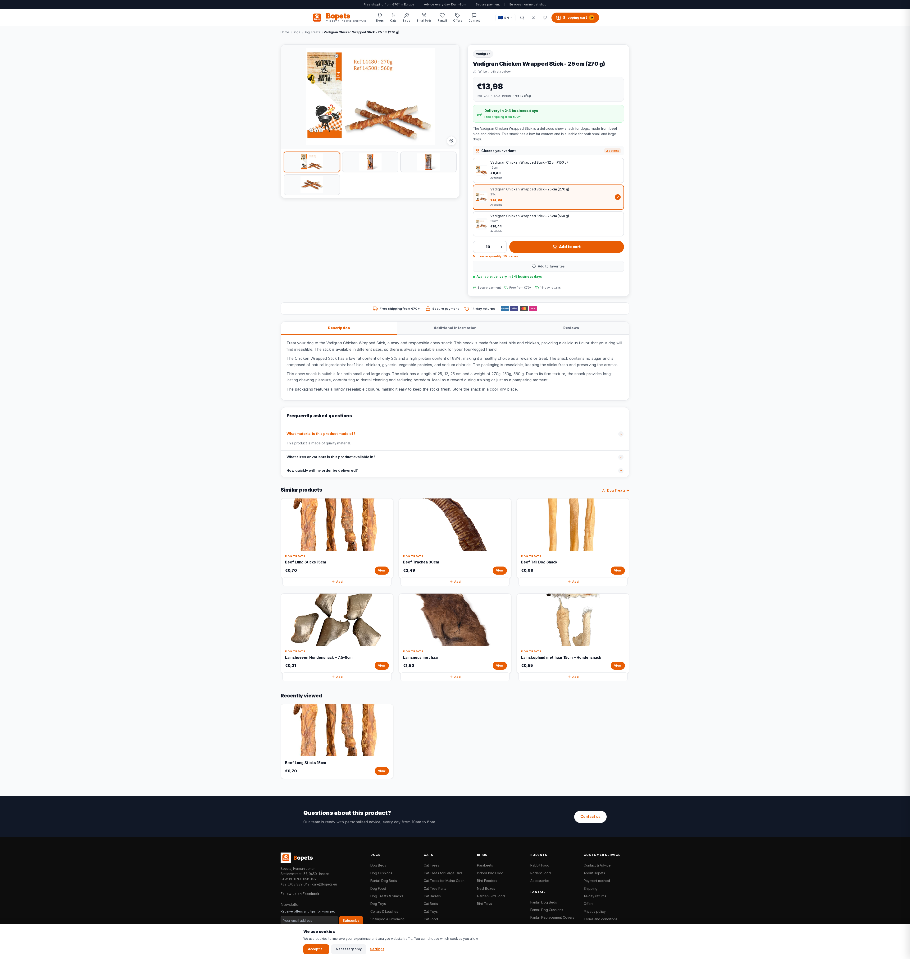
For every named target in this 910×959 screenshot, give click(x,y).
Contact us (590, 816)
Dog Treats (312, 32)
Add (339, 581)
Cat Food (431, 919)
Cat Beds (431, 904)
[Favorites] (545, 17)
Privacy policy (595, 911)
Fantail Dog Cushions (546, 910)
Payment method (597, 881)
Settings (377, 949)
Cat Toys (431, 911)
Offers (588, 904)
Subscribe (351, 920)
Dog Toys (378, 904)
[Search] (522, 17)
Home (285, 32)
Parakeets (485, 865)
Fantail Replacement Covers (552, 917)
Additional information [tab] (455, 328)
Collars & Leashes (384, 911)
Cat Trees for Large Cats (443, 873)
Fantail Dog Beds (383, 881)
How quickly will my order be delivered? (322, 470)
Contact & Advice (597, 865)
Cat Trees (431, 865)
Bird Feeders (487, 881)
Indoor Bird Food (490, 873)
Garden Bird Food (491, 896)
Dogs (296, 32)
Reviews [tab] (571, 328)
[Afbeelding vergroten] (451, 141)
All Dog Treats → (615, 490)
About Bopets (594, 873)
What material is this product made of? (321, 434)
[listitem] (312, 162)
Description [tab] (339, 328)
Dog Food (378, 888)
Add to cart (570, 246)
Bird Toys (484, 904)
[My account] (533, 17)
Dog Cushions (381, 873)
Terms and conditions (600, 919)
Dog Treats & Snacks (386, 896)
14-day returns (595, 896)
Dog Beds (378, 865)
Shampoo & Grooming (387, 919)
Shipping (590, 888)
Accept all (316, 949)
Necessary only (349, 949)
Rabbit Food (539, 865)
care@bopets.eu (324, 884)
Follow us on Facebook (300, 894)
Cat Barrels (432, 896)
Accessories (540, 881)
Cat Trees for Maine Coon (444, 881)
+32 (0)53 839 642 (295, 884)
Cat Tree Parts (435, 888)
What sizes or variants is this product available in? (331, 457)
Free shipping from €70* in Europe (389, 4)
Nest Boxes (486, 888)
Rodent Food (540, 873)
